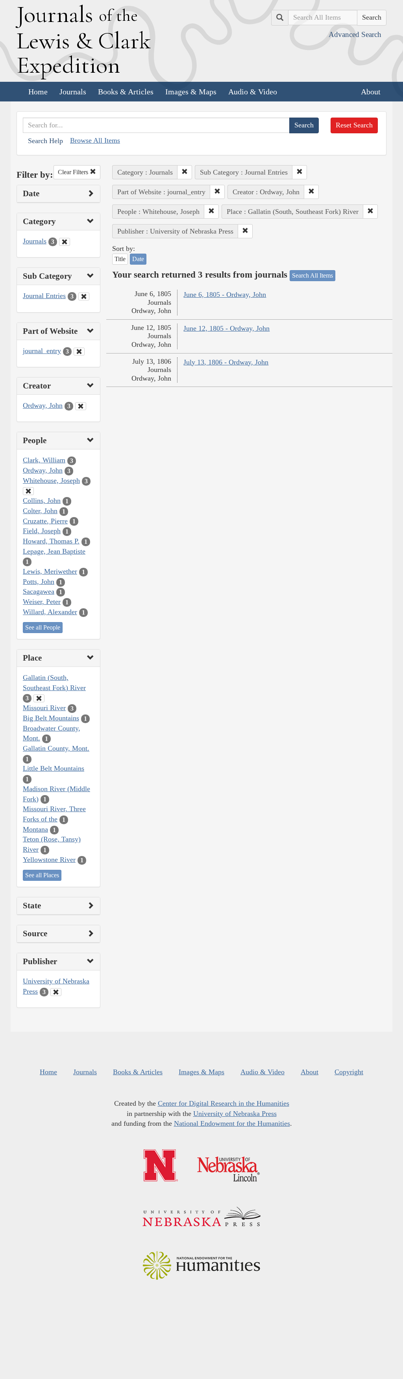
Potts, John (38, 581)
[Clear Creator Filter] (80, 406)
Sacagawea (38, 591)
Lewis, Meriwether (50, 571)
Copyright (349, 1072)
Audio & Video (252, 91)
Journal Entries (44, 296)
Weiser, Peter (42, 602)
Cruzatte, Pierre (45, 521)
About (371, 91)
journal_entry (42, 351)
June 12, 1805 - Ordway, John (226, 328)
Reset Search (354, 125)
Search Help (45, 141)
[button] (184, 172)
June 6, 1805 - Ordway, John (224, 294)
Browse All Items (95, 140)
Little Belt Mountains (53, 768)
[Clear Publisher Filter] (55, 992)
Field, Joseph (42, 531)
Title (120, 259)
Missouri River (44, 708)
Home (38, 91)
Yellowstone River (49, 859)
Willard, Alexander (50, 612)
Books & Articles (125, 91)
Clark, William (44, 460)
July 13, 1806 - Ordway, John (225, 362)
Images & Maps (190, 91)
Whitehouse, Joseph (51, 480)
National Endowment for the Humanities (232, 1123)
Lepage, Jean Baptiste (54, 551)
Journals (72, 91)
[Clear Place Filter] (38, 698)
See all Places (42, 875)
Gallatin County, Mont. (56, 748)
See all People (42, 627)
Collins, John (42, 500)
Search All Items (312, 275)
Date (138, 259)
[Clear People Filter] (28, 491)
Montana (35, 829)
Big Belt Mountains (51, 718)
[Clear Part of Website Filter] (79, 351)
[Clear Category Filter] (64, 242)
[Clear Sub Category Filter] (83, 296)
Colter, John (40, 511)
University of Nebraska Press (235, 1114)
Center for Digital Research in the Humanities (223, 1103)
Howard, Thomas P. (51, 541)
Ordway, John (43, 405)
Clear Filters (74, 172)
